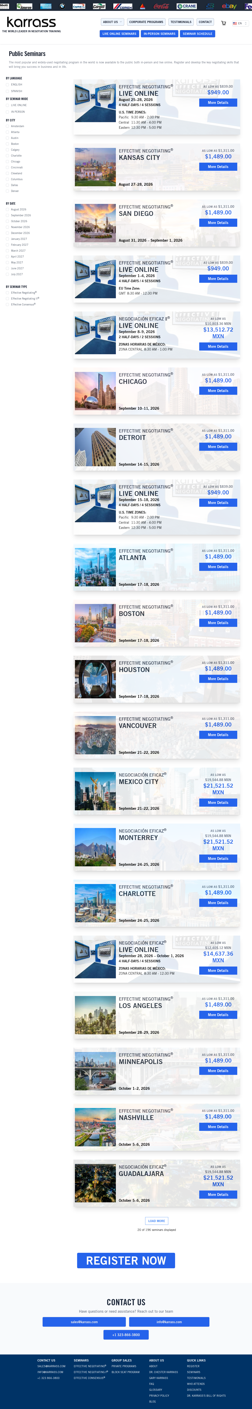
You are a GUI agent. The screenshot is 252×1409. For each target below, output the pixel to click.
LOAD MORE (156, 1221)
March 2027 (18, 250)
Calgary (15, 149)
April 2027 (17, 256)
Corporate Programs (146, 22)
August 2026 (18, 209)
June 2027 (17, 268)
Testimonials (181, 22)
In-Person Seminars (159, 34)
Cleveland (16, 173)
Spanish (16, 91)
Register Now (126, 1260)
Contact (205, 22)
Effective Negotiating (24, 292)
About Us (110, 22)
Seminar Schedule (197, 34)
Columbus (17, 179)
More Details (218, 102)
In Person (18, 111)
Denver (15, 191)
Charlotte (16, 155)
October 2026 (19, 221)
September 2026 (21, 215)
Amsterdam (17, 126)
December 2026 (20, 233)
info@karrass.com (169, 1322)
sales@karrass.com (84, 1322)
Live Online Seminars (119, 34)
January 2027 (19, 238)
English (16, 84)
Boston (15, 143)
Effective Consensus (23, 304)
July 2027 (17, 274)
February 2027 (19, 244)
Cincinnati (17, 167)
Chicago (15, 161)
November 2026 (20, 227)
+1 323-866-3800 (126, 1335)
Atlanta (15, 132)
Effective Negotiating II (25, 298)
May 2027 (17, 262)
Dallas (14, 185)
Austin (14, 137)
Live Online (19, 105)
